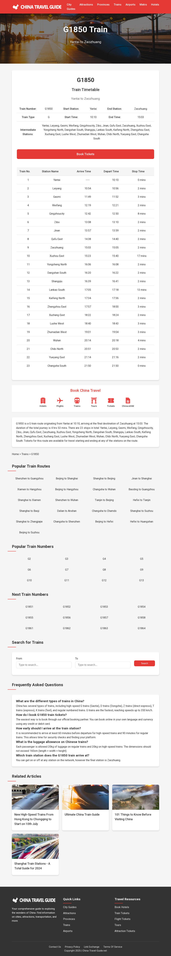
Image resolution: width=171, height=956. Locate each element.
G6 (29, 569)
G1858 (141, 617)
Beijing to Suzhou (29, 532)
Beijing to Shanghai (67, 478)
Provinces (103, 4)
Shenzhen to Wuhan (66, 500)
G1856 (67, 617)
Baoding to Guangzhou (142, 489)
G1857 (104, 617)
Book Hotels (122, 907)
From (19, 658)
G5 (141, 558)
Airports (130, 4)
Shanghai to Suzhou (141, 510)
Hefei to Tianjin (141, 500)
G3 (66, 558)
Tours (118, 925)
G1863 (104, 628)
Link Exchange (91, 946)
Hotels (155, 4)
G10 (29, 580)
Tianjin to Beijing (104, 500)
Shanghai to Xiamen (29, 500)
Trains (117, 4)
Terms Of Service (112, 946)
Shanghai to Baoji (29, 510)
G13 (141, 580)
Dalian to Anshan (66, 510)
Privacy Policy (72, 946)
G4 (104, 558)
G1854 (141, 606)
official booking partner (75, 719)
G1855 (29, 617)
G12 (104, 580)
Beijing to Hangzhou (66, 489)
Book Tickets (85, 154)
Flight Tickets (122, 919)
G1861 (29, 628)
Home (15, 454)
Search (144, 663)
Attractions (86, 4)
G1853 (104, 606)
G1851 (29, 606)
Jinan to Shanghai (141, 478)
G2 (29, 558)
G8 (104, 569)
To (76, 658)
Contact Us (55, 946)
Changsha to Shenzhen (66, 521)
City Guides (69, 907)
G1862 (67, 628)
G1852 (67, 606)
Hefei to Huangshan (141, 521)
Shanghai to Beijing (104, 478)
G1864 (141, 628)
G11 (66, 580)
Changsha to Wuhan (104, 489)
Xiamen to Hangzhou (29, 489)
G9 (141, 569)
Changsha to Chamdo (104, 510)
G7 (66, 569)
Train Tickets (122, 913)
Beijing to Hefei (104, 521)
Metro (143, 4)
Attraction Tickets (125, 931)
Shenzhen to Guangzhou (29, 478)
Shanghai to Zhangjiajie (29, 521)
